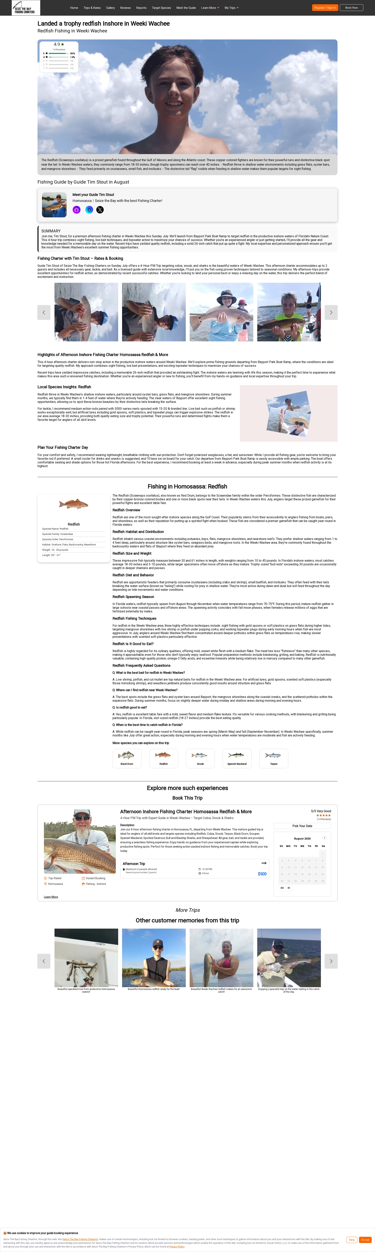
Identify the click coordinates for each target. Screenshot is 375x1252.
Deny (352, 1240)
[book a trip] (76, 210)
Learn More (51, 897)
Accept (365, 1240)
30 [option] (282, 888)
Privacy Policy (177, 1246)
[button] (210, 9)
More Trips (187, 910)
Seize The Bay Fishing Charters (80, 1239)
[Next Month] (324, 838)
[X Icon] (100, 210)
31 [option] (289, 888)
